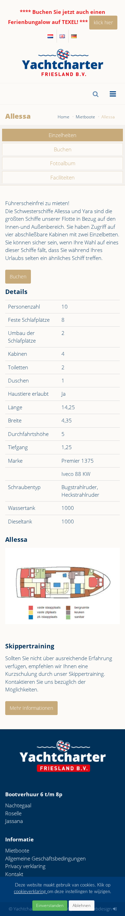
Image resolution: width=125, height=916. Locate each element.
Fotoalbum (62, 163)
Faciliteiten (62, 177)
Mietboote (17, 850)
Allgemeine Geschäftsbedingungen (45, 858)
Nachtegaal (18, 805)
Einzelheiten (62, 135)
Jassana (14, 820)
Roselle (13, 813)
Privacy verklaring (25, 866)
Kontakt (14, 874)
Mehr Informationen (31, 708)
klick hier (103, 22)
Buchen (63, 149)
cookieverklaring (30, 892)
